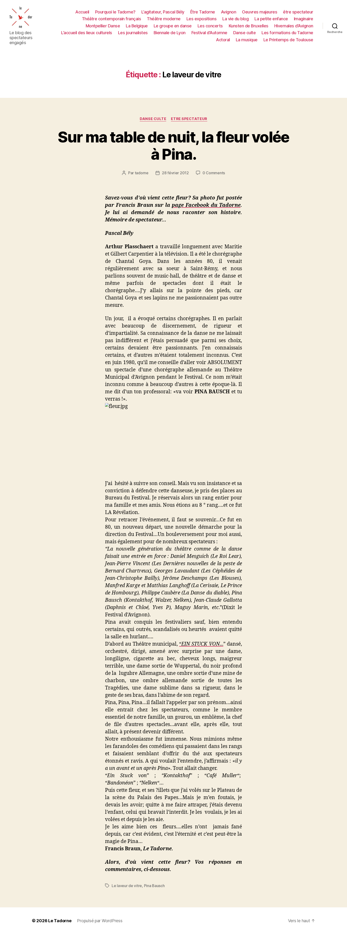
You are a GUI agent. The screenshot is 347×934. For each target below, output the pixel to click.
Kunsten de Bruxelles (248, 25)
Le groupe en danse (173, 25)
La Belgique (137, 25)
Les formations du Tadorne (287, 32)
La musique (247, 39)
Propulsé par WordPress (99, 920)
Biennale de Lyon (170, 32)
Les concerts (210, 25)
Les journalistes (133, 32)
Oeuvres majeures (259, 11)
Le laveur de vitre (127, 885)
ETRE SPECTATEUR (189, 119)
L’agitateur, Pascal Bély (162, 11)
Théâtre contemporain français (111, 18)
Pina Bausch (154, 885)
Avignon (228, 11)
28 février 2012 (175, 172)
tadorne (141, 172)
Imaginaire (303, 18)
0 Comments (214, 172)
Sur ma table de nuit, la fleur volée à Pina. (173, 145)
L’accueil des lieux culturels (86, 32)
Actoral (223, 39)
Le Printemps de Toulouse (288, 39)
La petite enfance (271, 18)
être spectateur (298, 11)
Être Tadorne (202, 11)
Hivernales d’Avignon (293, 25)
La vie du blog (235, 18)
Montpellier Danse (103, 25)
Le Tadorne (59, 920)
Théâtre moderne (164, 18)
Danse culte (244, 32)
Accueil (82, 11)
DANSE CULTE (153, 119)
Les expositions (201, 18)
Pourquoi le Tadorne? (115, 11)
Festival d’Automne (209, 32)
